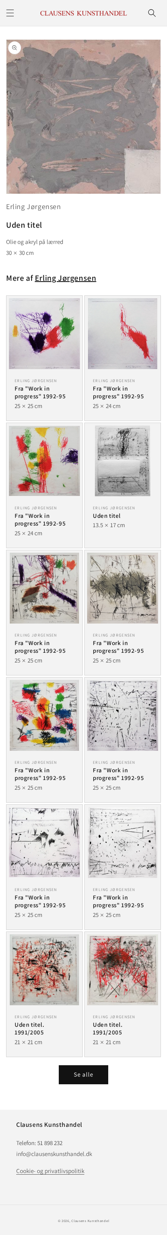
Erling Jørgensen (33, 206)
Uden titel (107, 515)
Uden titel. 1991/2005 (30, 1028)
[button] (10, 13)
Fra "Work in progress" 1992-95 (40, 392)
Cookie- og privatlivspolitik (50, 1171)
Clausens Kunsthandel (90, 1220)
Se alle (83, 1074)
